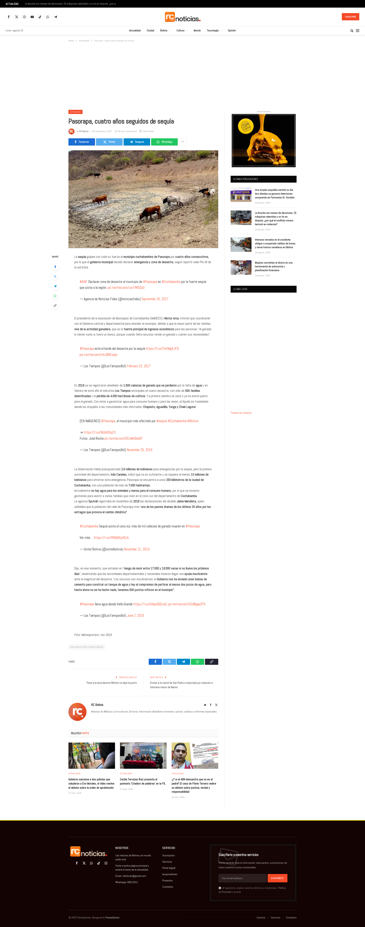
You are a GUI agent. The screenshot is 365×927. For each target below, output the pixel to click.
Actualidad (135, 30)
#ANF (83, 281)
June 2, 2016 (135, 615)
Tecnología (213, 30)
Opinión (232, 30)
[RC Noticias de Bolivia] (182, 17)
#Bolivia (192, 421)
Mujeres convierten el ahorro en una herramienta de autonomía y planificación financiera (274, 266)
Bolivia (163, 30)
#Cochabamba (171, 281)
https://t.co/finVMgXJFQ (162, 348)
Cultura (180, 30)
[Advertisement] (182, 75)
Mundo (197, 30)
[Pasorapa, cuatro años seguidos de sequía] (143, 199)
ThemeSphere (112, 917)
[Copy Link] (55, 305)
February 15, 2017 (139, 366)
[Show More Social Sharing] (182, 142)
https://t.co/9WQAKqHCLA (111, 537)
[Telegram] (55, 286)
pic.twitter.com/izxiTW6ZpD (126, 287)
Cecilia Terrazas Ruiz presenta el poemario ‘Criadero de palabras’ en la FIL (143, 781)
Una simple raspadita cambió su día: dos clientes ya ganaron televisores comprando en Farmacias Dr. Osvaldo (274, 193)
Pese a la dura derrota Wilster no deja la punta (112, 683)
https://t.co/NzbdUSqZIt (100, 432)
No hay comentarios (127, 131)
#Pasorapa (150, 281)
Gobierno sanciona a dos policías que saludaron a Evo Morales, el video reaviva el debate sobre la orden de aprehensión (91, 783)
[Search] (352, 30)
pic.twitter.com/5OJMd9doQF (123, 438)
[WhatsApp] (55, 296)
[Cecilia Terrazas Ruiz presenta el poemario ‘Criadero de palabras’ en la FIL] (143, 756)
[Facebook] (55, 267)
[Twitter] (55, 276)
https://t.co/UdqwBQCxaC (150, 604)
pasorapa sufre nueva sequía (86, 646)
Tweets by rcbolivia (241, 413)
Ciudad (150, 30)
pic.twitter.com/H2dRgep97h (187, 604)
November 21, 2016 (137, 549)
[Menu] (357, 30)
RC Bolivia (83, 131)
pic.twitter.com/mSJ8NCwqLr (99, 354)
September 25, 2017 (155, 299)
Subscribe (350, 16)
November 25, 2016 (139, 450)
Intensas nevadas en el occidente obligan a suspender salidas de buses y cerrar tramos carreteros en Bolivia (72, 3)
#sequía (161, 421)
